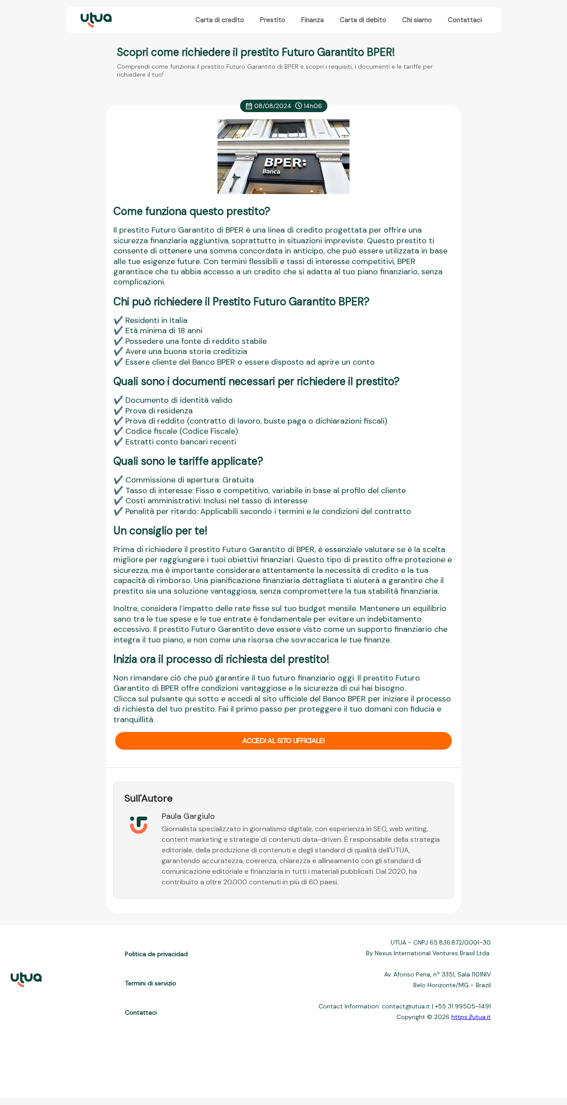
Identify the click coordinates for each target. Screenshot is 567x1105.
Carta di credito (219, 20)
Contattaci (465, 20)
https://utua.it (471, 1017)
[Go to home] (95, 20)
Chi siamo (417, 20)
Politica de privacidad (156, 954)
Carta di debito (363, 20)
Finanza (312, 20)
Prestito (272, 20)
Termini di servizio (150, 983)
